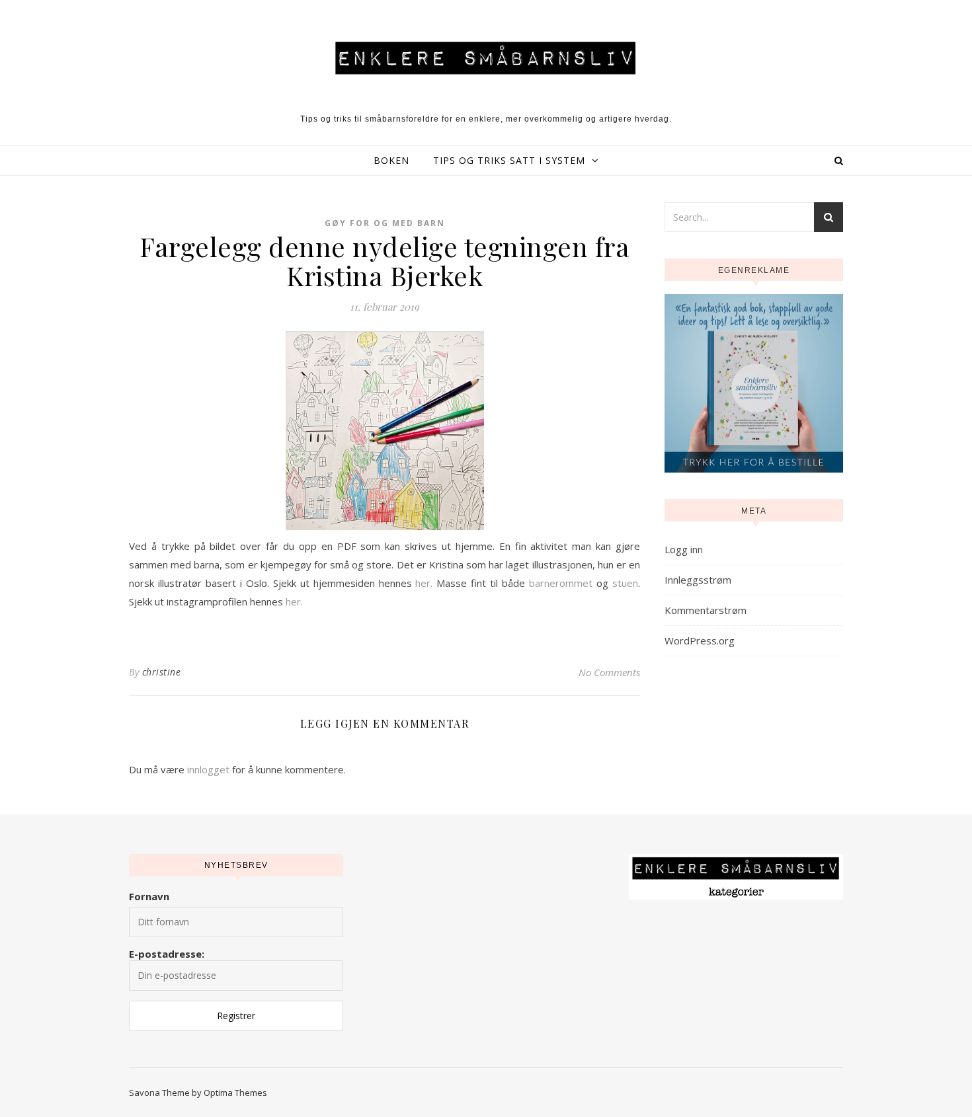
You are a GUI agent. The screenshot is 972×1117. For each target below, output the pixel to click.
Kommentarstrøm (706, 610)
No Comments (609, 672)
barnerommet (560, 583)
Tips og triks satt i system (509, 160)
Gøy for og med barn (385, 223)
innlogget (208, 769)
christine (161, 672)
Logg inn (684, 549)
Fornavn (149, 896)
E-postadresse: (166, 953)
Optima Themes (235, 1092)
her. (423, 583)
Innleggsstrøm (698, 579)
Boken (391, 160)
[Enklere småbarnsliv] (486, 57)
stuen (625, 583)
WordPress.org (700, 640)
